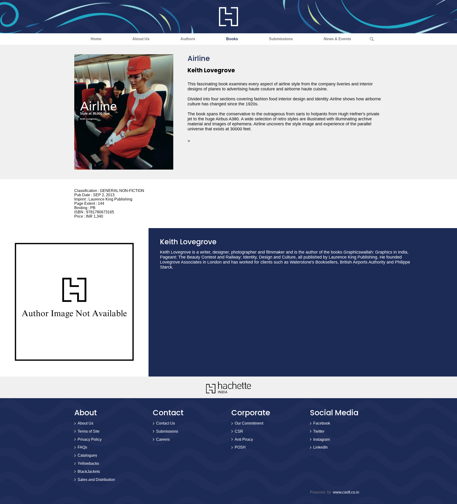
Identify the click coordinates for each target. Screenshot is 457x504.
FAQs (82, 447)
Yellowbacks (88, 463)
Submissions (281, 39)
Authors (187, 39)
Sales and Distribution (96, 480)
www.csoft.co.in (346, 492)
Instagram (321, 439)
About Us (140, 39)
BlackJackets (89, 472)
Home (96, 39)
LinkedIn (320, 447)
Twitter (318, 431)
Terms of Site (88, 431)
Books (232, 39)
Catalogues (87, 455)
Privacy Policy (90, 439)
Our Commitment (249, 423)
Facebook (321, 423)
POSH (240, 447)
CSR (239, 431)
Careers (163, 439)
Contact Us (165, 423)
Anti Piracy (244, 439)
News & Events (337, 39)
